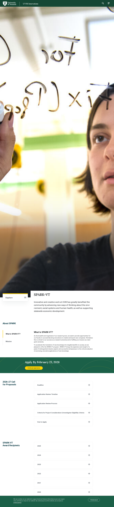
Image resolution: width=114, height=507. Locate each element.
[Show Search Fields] (103, 3)
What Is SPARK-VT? (13, 334)
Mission (9, 341)
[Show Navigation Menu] (109, 3)
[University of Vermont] (9, 5)
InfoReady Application (34, 368)
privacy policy (17, 502)
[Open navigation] (25, 297)
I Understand (94, 500)
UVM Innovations (30, 4)
